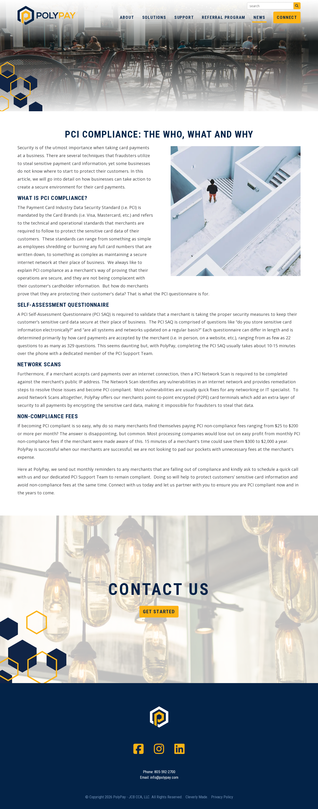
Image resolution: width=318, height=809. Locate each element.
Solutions (154, 17)
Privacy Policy (222, 797)
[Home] (46, 23)
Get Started (159, 611)
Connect (287, 17)
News (259, 17)
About (127, 17)
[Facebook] (138, 749)
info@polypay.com (164, 777)
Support (184, 17)
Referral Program (223, 17)
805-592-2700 (164, 771)
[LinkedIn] (179, 749)
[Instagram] (159, 749)
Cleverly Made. (197, 797)
